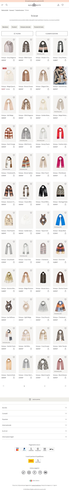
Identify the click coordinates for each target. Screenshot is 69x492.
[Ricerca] (6, 5)
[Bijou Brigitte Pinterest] (40, 472)
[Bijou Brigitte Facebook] (35, 472)
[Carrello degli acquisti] (67, 5)
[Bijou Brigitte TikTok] (24, 472)
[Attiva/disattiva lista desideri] (14, 40)
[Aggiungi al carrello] (14, 60)
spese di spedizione (36, 485)
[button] (58, 5)
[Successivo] (65, 386)
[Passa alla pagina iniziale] (34, 4)
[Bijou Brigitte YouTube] (45, 472)
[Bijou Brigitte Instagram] (29, 472)
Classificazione (52, 33)
